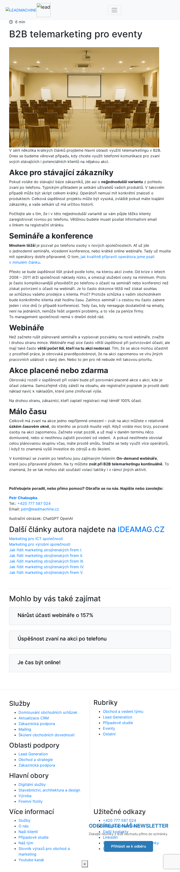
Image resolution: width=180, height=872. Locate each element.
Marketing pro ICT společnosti (36, 538)
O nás (24, 826)
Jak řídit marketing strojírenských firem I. (45, 550)
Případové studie (118, 722)
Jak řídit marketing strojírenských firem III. (46, 561)
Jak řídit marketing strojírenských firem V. (46, 572)
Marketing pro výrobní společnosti (39, 544)
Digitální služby (32, 784)
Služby (24, 820)
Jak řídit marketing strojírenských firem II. (46, 555)
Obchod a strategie (36, 759)
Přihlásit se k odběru (128, 846)
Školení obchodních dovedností (47, 735)
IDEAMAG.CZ (141, 529)
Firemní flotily (31, 801)
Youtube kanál (31, 859)
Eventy (109, 728)
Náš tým (26, 843)
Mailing (25, 729)
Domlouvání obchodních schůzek (48, 712)
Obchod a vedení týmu (123, 711)
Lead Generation (33, 754)
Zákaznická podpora (37, 723)
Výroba (25, 795)
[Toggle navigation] (114, 10)
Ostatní (109, 734)
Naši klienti (28, 831)
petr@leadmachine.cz (40, 509)
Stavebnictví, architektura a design (49, 790)
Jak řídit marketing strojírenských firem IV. (47, 566)
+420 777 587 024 (34, 503)
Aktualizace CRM (34, 718)
